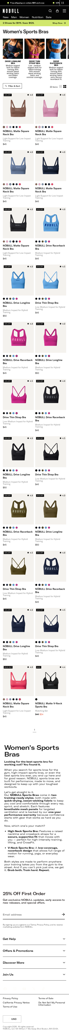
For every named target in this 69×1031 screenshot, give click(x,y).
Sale (48, 17)
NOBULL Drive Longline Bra (16, 304)
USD (16, 1020)
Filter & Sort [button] (14, 86)
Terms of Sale (45, 998)
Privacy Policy (10, 998)
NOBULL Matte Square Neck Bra (16, 133)
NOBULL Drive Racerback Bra (50, 247)
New (5, 17)
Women (24, 17)
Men (14, 17)
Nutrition (37, 17)
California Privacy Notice (16, 1002)
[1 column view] (60, 86)
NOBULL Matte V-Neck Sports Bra (48, 705)
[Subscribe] (62, 914)
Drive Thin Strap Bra (46, 302)
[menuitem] (5, 17)
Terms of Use (10, 1006)
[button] (63, 3)
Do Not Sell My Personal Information (51, 1003)
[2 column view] (65, 86)
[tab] (3, 127)
